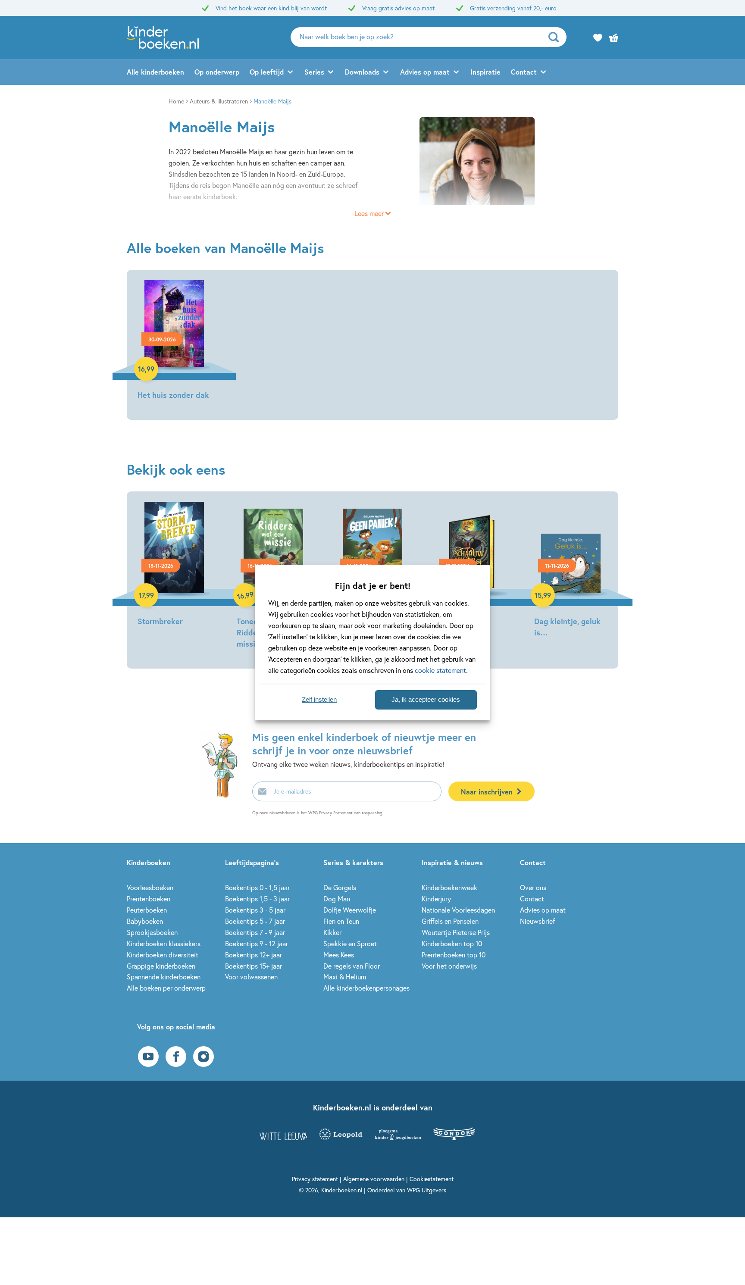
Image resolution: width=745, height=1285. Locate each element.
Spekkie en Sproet (350, 943)
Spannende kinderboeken (163, 976)
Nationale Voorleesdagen (458, 909)
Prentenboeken (148, 898)
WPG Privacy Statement (330, 813)
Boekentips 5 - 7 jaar (255, 920)
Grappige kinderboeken (161, 965)
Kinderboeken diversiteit (162, 954)
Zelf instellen (319, 699)
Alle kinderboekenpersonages (366, 987)
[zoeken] (556, 37)
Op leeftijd (267, 71)
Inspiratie (485, 71)
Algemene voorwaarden (373, 1179)
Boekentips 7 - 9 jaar (255, 932)
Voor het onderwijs (449, 965)
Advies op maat (425, 71)
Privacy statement (315, 1179)
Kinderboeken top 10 (452, 943)
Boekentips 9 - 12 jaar (256, 943)
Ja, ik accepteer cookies (425, 699)
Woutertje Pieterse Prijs (456, 932)
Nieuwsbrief (537, 920)
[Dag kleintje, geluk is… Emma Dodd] (570, 571)
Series (314, 71)
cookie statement (440, 670)
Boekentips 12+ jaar (253, 954)
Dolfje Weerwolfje (349, 909)
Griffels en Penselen (450, 920)
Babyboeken (145, 920)
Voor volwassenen (251, 976)
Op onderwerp (216, 71)
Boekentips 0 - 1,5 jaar (257, 887)
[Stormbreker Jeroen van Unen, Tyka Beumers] (174, 565)
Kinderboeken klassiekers (163, 943)
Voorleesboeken (150, 887)
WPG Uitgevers (426, 1190)
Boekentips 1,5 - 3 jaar (257, 898)
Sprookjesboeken (152, 932)
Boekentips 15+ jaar (253, 965)
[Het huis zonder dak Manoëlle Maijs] (174, 341)
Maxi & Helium (344, 976)
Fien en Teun (341, 920)
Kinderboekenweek (449, 887)
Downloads (362, 71)
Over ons (533, 887)
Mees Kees (338, 954)
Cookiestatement (432, 1179)
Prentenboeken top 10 (453, 954)
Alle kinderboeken (155, 71)
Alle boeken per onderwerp (166, 987)
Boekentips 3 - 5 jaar (255, 909)
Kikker (332, 932)
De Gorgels (339, 887)
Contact (524, 71)
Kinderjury (436, 898)
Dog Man (336, 898)
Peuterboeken (147, 909)
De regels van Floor (351, 965)
